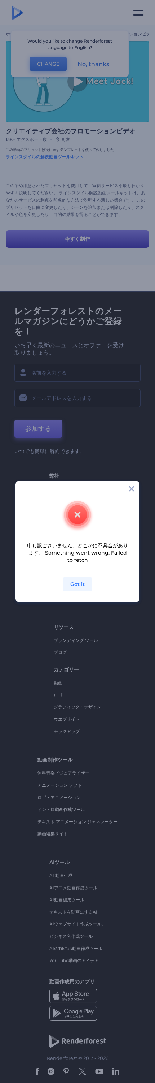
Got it (77, 584)
